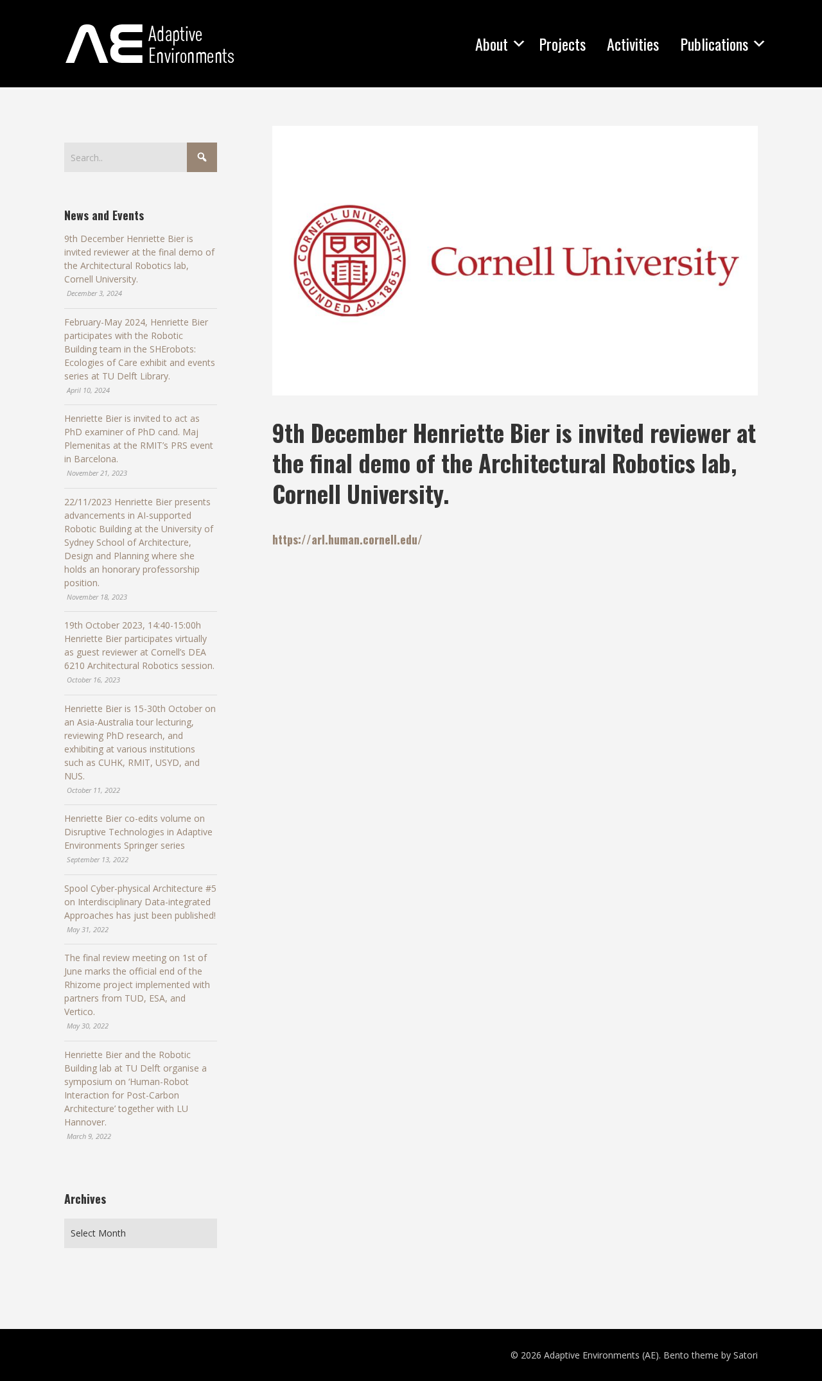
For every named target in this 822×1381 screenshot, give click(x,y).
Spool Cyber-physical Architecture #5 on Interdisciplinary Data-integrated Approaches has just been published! (140, 901)
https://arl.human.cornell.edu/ (347, 539)
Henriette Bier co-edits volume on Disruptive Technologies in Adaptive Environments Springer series (138, 831)
